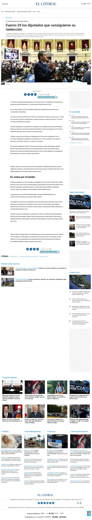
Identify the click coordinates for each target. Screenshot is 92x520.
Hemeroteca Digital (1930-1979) (16, 507)
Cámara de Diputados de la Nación (29, 256)
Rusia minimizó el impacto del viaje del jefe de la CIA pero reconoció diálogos (80, 133)
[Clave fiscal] (89, 515)
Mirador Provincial (50, 499)
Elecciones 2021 (43, 256)
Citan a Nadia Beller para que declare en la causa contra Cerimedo (80, 127)
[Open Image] (3, 41)
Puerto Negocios (66, 499)
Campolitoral (13, 499)
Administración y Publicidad (44, 507)
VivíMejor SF (58, 499)
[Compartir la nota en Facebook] (25, 94)
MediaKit (81, 507)
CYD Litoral (36, 499)
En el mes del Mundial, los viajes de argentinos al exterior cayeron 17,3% (80, 116)
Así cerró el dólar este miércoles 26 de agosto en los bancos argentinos (80, 122)
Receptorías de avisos (30, 507)
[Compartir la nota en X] (28, 94)
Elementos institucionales (58, 507)
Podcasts (42, 499)
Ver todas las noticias (75, 142)
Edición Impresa (14, 256)
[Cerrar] (55, 97)
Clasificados (29, 499)
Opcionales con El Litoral (72, 507)
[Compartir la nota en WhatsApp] (32, 94)
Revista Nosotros (21, 499)
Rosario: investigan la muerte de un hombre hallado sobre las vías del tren (80, 138)
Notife (72, 499)
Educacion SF (78, 499)
